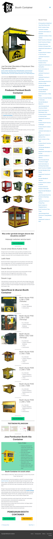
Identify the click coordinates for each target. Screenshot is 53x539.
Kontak (50, 535)
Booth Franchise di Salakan (45, 168)
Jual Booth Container (43, 29)
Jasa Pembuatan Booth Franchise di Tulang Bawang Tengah (45, 215)
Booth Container (24, 7)
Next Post (31, 525)
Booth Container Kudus (44, 27)
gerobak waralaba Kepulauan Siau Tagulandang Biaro (22, 73)
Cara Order (49, 533)
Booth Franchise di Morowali (45, 40)
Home (32, 533)
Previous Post (5, 525)
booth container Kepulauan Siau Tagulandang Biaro (13, 70)
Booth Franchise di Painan (44, 42)
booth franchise (4, 481)
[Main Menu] (50, 7)
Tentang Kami (38, 533)
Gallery (43, 533)
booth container (30, 490)
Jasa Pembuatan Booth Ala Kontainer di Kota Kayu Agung (45, 196)
